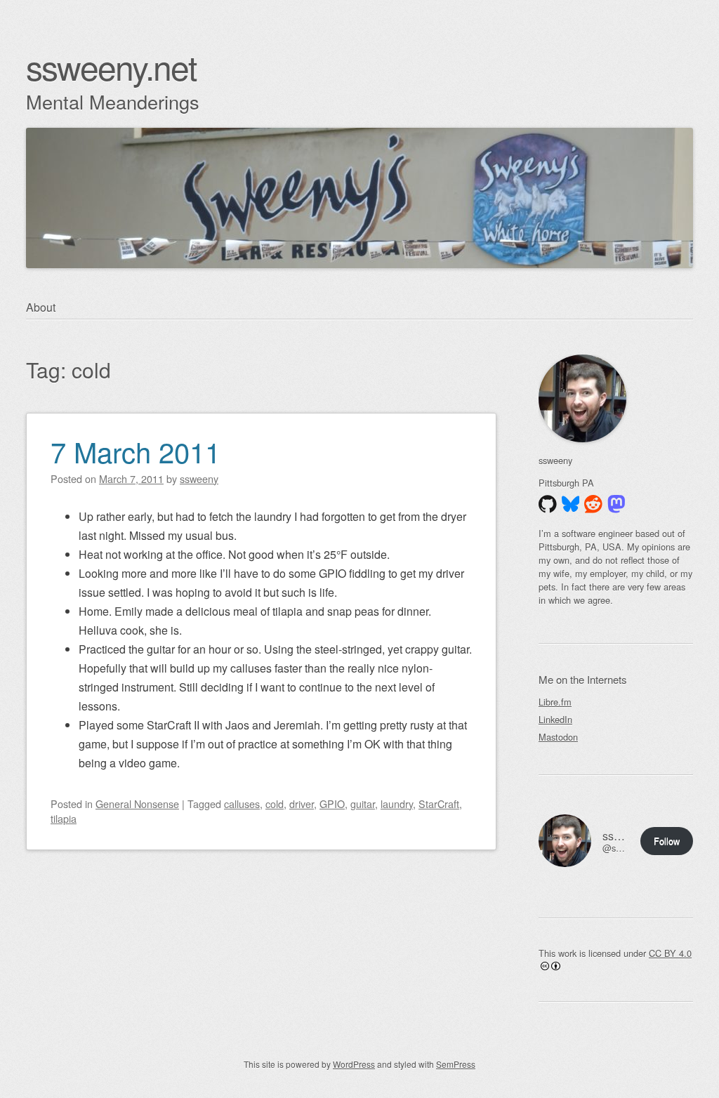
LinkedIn (555, 719)
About (40, 307)
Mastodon (558, 736)
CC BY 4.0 (670, 953)
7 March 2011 (135, 451)
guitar (362, 803)
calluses (242, 803)
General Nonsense (137, 803)
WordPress (354, 1064)
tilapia (64, 818)
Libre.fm (555, 701)
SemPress (455, 1064)
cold (274, 803)
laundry (397, 803)
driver (301, 803)
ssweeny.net (111, 66)
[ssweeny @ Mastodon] (616, 504)
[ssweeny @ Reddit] (593, 504)
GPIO (332, 803)
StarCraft (438, 803)
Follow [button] (667, 840)
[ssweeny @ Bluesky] (571, 504)
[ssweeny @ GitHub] (548, 504)
